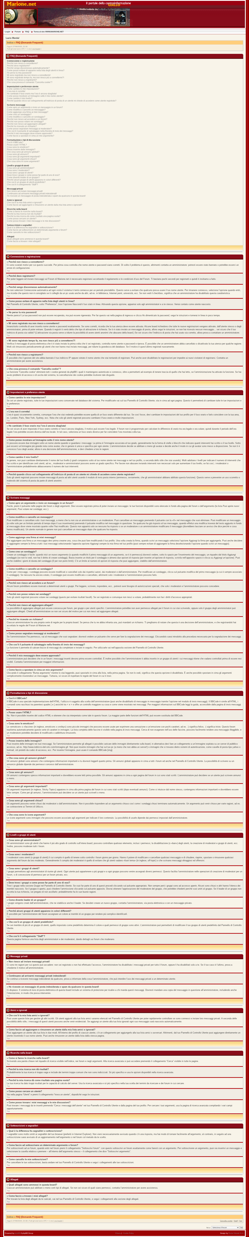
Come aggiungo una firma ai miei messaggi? (27, 112)
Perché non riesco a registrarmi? (22, 80)
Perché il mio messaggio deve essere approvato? (30, 133)
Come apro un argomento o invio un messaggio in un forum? (35, 107)
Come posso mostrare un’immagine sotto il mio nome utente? (35, 96)
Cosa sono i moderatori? (18, 170)
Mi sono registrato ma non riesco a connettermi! (28, 75)
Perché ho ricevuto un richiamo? (22, 126)
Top (8, 271)
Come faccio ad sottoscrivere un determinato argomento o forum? (37, 230)
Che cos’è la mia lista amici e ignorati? (24, 202)
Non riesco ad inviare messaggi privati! (25, 191)
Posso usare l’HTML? (17, 145)
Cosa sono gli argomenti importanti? (23, 156)
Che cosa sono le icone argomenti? (23, 161)
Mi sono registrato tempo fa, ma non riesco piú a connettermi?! (35, 77)
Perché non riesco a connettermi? (22, 63)
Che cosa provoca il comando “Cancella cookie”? (29, 82)
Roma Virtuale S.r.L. (236, 1233)
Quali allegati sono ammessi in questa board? (28, 239)
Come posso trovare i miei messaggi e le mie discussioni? (33, 221)
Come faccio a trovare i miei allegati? (24, 241)
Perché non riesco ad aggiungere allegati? (26, 124)
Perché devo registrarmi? (18, 66)
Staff (236, 1221)
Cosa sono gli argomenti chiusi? (22, 159)
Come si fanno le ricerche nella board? (25, 211)
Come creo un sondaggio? (19, 114)
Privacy (118, 1233)
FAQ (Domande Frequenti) (29, 42)
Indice (10, 42)
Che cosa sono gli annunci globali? (23, 152)
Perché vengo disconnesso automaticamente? (28, 68)
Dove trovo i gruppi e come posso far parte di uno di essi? (33, 175)
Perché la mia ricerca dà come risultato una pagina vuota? (33, 216)
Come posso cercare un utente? (21, 218)
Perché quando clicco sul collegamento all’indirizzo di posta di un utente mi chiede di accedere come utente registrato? (61, 101)
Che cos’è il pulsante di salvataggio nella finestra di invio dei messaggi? (40, 131)
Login (7, 32)
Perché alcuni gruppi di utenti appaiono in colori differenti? (34, 180)
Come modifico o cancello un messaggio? (26, 110)
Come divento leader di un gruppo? (23, 177)
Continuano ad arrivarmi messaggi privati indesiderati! (32, 193)
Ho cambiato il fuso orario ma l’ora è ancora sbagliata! (32, 93)
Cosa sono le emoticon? (18, 147)
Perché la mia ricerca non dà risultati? (24, 214)
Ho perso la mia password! (19, 73)
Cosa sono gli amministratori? (20, 168)
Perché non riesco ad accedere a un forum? (27, 119)
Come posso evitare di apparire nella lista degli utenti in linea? (35, 70)
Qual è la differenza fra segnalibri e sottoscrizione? (30, 227)
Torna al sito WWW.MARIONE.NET (49, 32)
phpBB (17, 1233)
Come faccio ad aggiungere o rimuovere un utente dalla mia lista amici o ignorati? (44, 205)
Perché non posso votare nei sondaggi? (25, 121)
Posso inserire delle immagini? (21, 149)
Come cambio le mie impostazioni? (23, 89)
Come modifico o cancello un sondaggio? (26, 117)
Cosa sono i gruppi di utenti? (20, 173)
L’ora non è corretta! (16, 91)
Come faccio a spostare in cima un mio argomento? (30, 136)
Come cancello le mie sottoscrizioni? (24, 232)
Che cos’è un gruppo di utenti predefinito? (26, 182)
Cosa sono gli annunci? (18, 154)
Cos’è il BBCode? (15, 142)
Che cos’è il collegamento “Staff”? (22, 184)
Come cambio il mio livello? (19, 98)
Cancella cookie (226, 1221)
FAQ (27, 32)
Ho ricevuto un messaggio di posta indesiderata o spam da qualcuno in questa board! (46, 196)
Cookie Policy (128, 1233)
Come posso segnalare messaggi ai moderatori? (29, 129)
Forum (18, 32)
